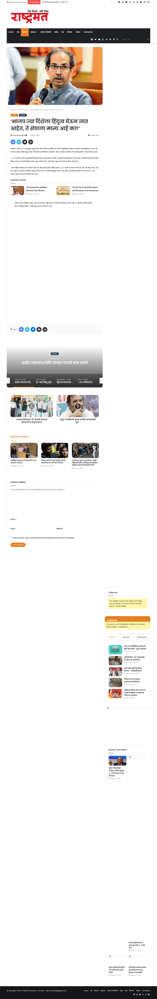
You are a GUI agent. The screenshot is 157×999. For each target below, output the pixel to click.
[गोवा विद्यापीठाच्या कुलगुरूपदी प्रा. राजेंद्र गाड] (137, 848)
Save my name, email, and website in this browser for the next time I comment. (43, 538)
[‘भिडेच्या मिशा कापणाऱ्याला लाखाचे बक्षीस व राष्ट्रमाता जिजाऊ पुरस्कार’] (115, 693)
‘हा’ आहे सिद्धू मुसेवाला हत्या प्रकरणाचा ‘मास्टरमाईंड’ (54, 363)
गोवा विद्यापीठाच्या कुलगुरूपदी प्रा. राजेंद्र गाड (137, 945)
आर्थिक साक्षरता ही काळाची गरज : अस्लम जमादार (24, 461)
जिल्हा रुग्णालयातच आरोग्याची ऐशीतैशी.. (132, 680)
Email (13, 528)
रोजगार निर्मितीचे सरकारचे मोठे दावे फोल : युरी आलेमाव (135, 647)
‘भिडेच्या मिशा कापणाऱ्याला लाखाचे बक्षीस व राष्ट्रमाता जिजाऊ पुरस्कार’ (134, 693)
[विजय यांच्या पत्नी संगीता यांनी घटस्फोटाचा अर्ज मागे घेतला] (54, 450)
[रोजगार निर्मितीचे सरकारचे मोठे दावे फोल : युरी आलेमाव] (115, 649)
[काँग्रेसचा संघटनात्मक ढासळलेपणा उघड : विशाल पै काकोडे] (137, 960)
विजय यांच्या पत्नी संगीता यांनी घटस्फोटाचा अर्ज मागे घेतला (53, 461)
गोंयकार (78, 32)
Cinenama (88, 32)
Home (10, 32)
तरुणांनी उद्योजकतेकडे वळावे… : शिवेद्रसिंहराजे (133, 669)
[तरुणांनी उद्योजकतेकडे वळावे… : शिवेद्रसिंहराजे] (115, 671)
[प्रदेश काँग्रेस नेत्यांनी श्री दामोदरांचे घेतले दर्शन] (117, 960)
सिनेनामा (69, 32)
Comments (141, 637)
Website (59, 528)
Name (13, 519)
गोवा (18, 32)
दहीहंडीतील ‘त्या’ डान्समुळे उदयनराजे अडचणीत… (134, 658)
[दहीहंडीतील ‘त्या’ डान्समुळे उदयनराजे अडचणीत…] (115, 660)
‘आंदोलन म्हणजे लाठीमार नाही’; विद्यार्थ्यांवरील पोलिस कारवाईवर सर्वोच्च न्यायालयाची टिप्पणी (85, 462)
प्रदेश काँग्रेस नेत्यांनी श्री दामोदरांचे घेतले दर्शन (55, 2)
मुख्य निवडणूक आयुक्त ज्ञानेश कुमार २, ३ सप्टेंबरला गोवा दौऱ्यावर (116, 772)
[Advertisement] (55, 267)
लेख (62, 32)
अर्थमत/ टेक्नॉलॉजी (45, 32)
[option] (55, 362)
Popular (112, 637)
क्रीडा (56, 32)
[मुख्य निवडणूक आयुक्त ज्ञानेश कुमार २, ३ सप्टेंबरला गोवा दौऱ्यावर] (117, 761)
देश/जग (25, 32)
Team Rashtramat (18, 135)
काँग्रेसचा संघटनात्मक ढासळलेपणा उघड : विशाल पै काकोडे (137, 970)
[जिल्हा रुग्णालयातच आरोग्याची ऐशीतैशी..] (115, 682)
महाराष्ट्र (32, 32)
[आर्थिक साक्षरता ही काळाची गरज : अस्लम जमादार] (24, 450)
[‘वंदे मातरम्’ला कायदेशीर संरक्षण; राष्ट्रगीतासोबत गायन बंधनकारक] (63, 190)
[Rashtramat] (29, 16)
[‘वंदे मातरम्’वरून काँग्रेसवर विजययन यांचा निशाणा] (17, 190)
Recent (126, 637)
